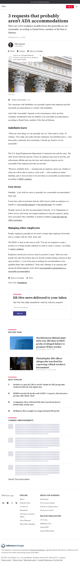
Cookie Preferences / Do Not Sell (50, 560)
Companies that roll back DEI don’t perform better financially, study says (37, 403)
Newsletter (24, 510)
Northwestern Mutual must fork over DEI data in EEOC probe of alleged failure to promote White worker (51, 342)
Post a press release (22, 479)
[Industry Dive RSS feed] (16, 503)
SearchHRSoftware (47, 531)
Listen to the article (21, 100)
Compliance (22, 283)
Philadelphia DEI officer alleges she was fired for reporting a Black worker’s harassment (50, 363)
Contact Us (24, 506)
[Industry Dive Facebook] (7, 503)
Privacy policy (6, 560)
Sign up (70, 6)
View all (11, 479)
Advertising (44, 499)
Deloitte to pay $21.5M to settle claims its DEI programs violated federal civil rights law (39, 385)
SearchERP (44, 527)
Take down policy (30, 560)
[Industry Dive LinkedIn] (3, 503)
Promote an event (46, 510)
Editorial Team (25, 503)
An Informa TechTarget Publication (40, 2)
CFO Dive (44, 520)
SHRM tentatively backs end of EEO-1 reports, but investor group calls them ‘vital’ (40, 394)
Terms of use (17, 560)
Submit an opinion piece (49, 506)
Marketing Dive (45, 523)
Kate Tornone (20, 44)
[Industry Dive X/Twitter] (12, 503)
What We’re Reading (27, 524)
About (22, 499)
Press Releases (25, 520)
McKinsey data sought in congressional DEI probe (36, 411)
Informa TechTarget (37, 550)
